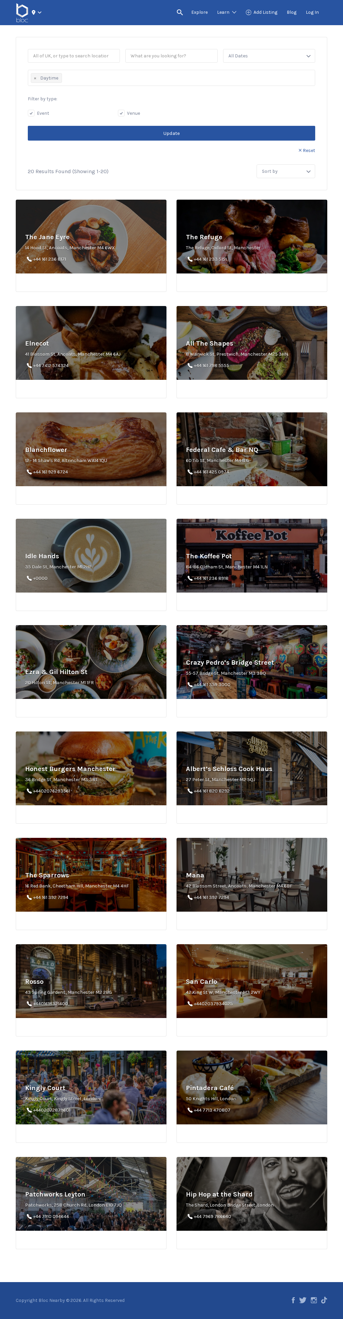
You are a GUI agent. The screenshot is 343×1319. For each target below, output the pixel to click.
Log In (312, 12)
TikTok (324, 1300)
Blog (291, 12)
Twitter (302, 1300)
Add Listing (265, 12)
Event (42, 113)
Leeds (47, 27)
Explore (199, 12)
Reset (309, 150)
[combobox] (171, 78)
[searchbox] (65, 77)
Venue (133, 113)
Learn (223, 12)
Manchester (54, 38)
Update (171, 133)
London (49, 15)
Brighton (51, 21)
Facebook (293, 1300)
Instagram (314, 1300)
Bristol (48, 32)
